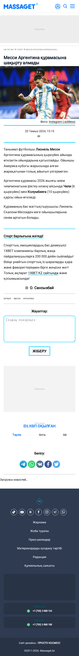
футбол (7, 299)
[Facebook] (38, 512)
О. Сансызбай (42, 288)
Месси (17, 299)
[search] (65, 6)
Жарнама (39, 522)
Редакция (39, 557)
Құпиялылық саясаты (39, 565)
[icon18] (39, 503)
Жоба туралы (39, 531)
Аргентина (28, 299)
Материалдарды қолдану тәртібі (39, 548)
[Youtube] (22, 512)
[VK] (30, 512)
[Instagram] (47, 512)
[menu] (72, 6)
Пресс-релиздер (39, 539)
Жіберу (39, 351)
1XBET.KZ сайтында (43, 273)
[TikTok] (14, 512)
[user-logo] (58, 8)
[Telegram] (55, 512)
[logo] (21, 6)
